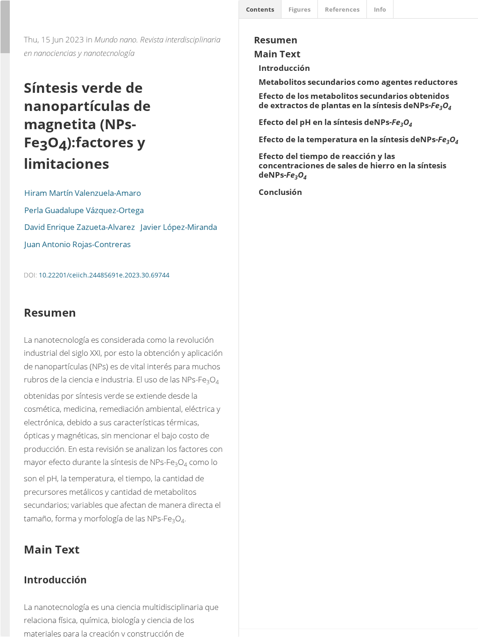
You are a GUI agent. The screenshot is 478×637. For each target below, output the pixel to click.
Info (380, 9)
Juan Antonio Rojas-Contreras (77, 244)
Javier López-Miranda (179, 227)
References (342, 9)
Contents (260, 9)
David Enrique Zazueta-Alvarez (79, 227)
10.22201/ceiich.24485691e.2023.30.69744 (104, 274)
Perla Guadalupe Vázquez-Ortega (84, 210)
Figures (299, 9)
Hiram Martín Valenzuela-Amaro (82, 192)
